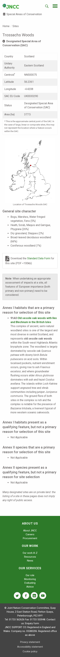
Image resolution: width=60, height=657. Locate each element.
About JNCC (30, 530)
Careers (30, 534)
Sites (15, 26)
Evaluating (30, 582)
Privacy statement (30, 642)
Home (6, 26)
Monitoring (30, 579)
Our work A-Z (30, 552)
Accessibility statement (30, 646)
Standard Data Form (39, 258)
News (30, 560)
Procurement (30, 538)
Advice (30, 586)
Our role (30, 575)
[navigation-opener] (55, 6)
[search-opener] (47, 6)
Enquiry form (32, 623)
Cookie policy (30, 651)
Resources (30, 556)
